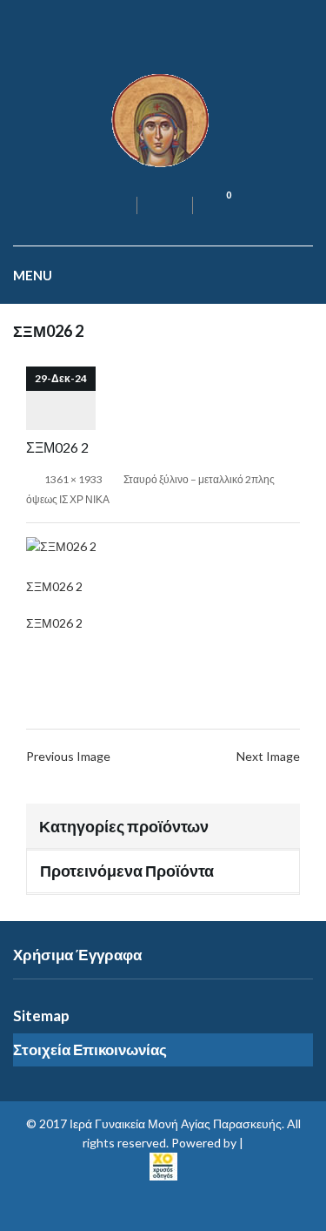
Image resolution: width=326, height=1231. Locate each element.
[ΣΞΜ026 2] (61, 545)
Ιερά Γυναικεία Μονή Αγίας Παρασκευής (176, 1123)
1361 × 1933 (73, 479)
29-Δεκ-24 (61, 378)
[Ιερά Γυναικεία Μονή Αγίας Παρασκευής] (163, 118)
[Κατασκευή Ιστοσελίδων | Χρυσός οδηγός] (163, 1164)
